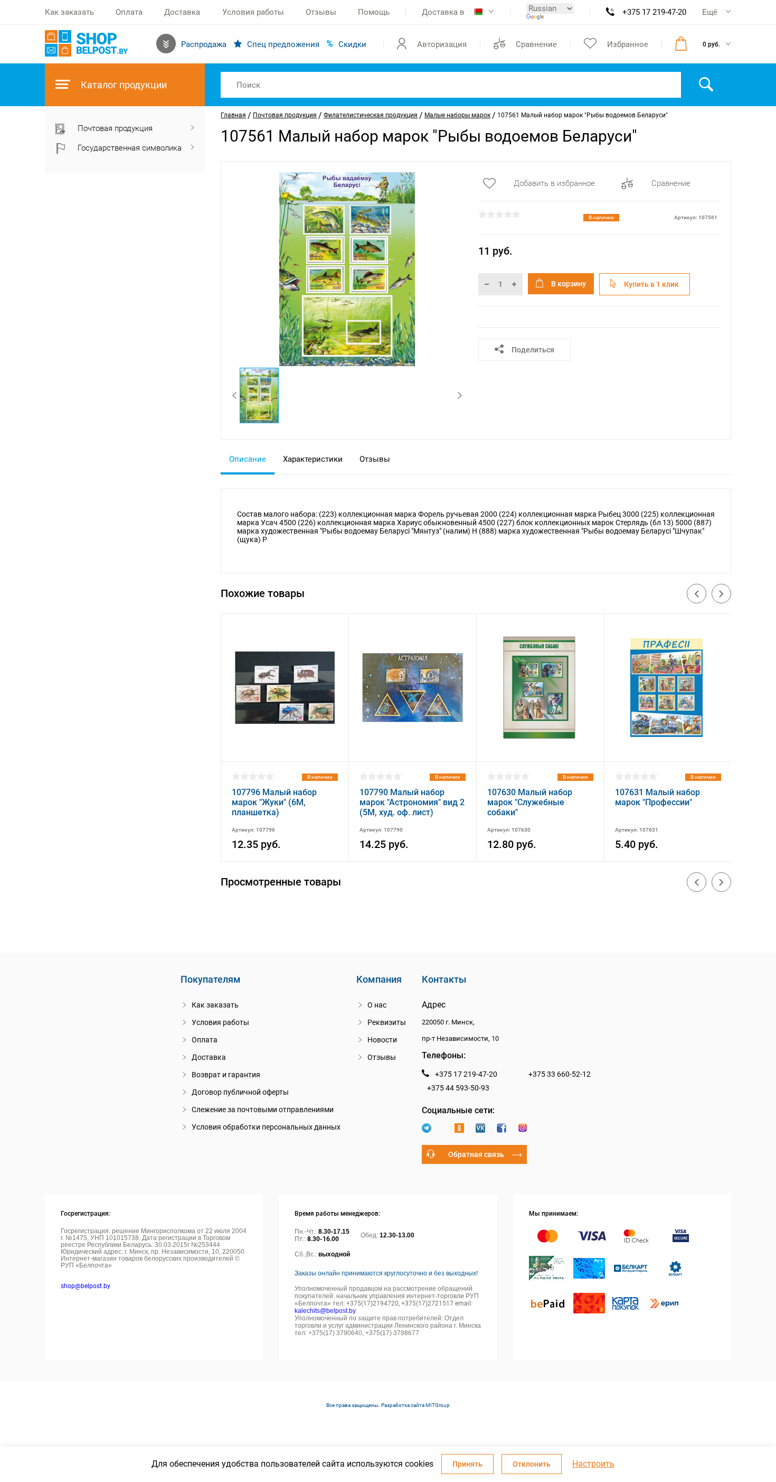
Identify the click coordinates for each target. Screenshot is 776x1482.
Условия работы (253, 12)
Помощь (374, 12)
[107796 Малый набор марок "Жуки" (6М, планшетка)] (285, 748)
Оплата (129, 12)
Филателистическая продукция (371, 115)
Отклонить (532, 1464)
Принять (467, 1464)
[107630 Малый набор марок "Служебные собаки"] (540, 748)
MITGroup (437, 1405)
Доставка (182, 12)
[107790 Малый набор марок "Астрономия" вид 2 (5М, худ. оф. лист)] (412, 748)
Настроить (593, 1464)
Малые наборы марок (457, 115)
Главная (233, 115)
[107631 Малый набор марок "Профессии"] (668, 748)
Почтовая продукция (285, 115)
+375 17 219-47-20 (654, 12)
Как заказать (69, 12)
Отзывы (321, 12)
